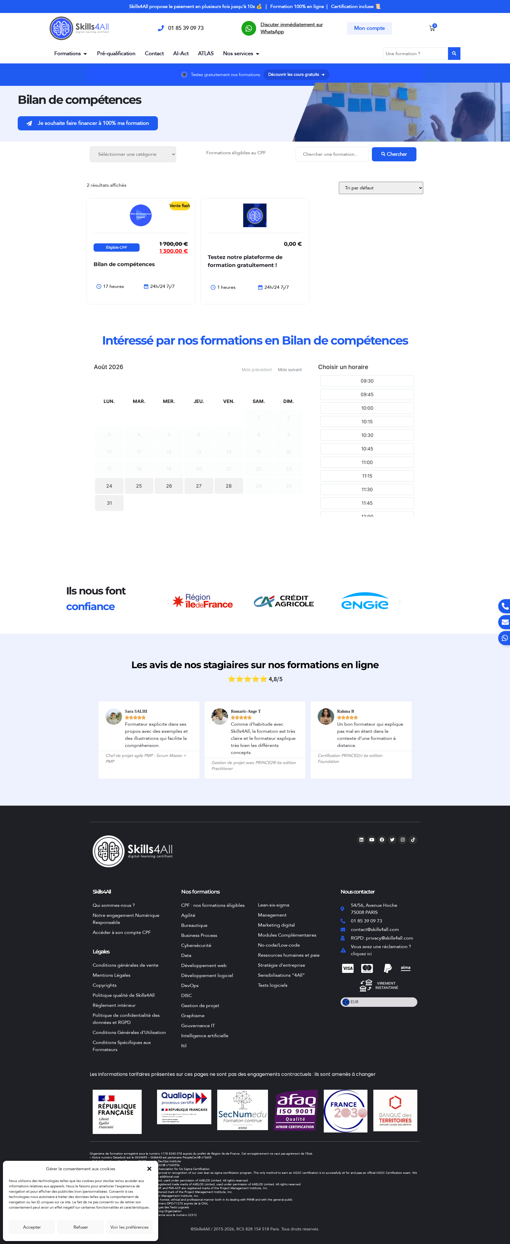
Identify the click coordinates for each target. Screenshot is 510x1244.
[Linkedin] (361, 839)
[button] (149, 1169)
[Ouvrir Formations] (85, 54)
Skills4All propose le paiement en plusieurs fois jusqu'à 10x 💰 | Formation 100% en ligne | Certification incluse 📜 (255, 6)
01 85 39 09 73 (186, 28)
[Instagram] (402, 839)
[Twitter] (392, 839)
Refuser (80, 1227)
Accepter (32, 1227)
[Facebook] (381, 839)
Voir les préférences (129, 1227)
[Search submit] (454, 53)
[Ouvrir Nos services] (257, 54)
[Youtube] (371, 839)
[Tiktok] (412, 839)
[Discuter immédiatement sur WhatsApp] (248, 28)
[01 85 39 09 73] (161, 28)
